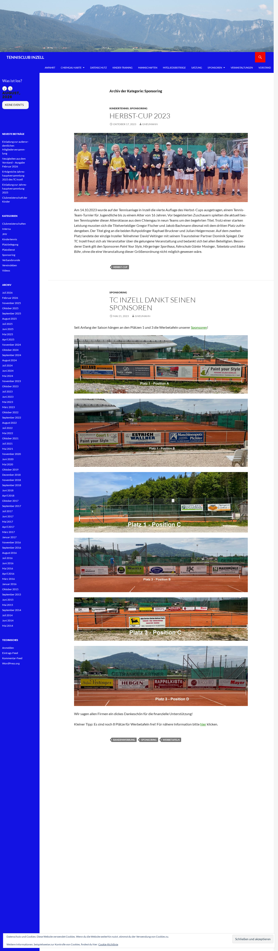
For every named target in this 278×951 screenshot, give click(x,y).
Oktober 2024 (10, 349)
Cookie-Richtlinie (108, 944)
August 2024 (9, 360)
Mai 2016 (7, 568)
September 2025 (11, 313)
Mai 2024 (7, 375)
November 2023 (11, 381)
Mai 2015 (7, 604)
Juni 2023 (7, 396)
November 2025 (11, 303)
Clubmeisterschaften (14, 223)
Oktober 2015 (10, 589)
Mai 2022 (7, 433)
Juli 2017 (7, 511)
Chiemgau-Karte (71, 67)
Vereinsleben (9, 265)
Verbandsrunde (11, 260)
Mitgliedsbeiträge (174, 67)
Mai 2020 (7, 464)
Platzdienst (8, 249)
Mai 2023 (7, 402)
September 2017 (11, 506)
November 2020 (11, 454)
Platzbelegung (10, 244)
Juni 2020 (7, 459)
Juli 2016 (7, 558)
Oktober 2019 (10, 469)
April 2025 (8, 339)
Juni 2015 (7, 599)
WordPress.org (11, 663)
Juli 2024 (7, 365)
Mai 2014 (7, 625)
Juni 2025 (7, 329)
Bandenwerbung (124, 739)
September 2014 (11, 610)
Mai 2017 (7, 521)
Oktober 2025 (10, 308)
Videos (6, 270)
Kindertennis (119, 108)
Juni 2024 (7, 370)
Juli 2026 (7, 292)
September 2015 (11, 594)
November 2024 (11, 344)
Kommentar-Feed (12, 658)
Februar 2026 (10, 297)
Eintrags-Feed (10, 653)
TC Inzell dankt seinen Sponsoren (152, 303)
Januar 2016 (9, 584)
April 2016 (8, 573)
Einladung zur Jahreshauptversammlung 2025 (14, 188)
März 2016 (8, 578)
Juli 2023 (7, 391)
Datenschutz (98, 67)
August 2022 (9, 422)
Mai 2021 (7, 448)
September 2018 (11, 485)
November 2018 (11, 480)
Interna (6, 228)
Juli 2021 (7, 443)
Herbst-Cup (120, 267)
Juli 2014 (7, 615)
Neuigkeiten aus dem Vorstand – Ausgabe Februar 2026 (14, 162)
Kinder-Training (122, 67)
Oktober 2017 (10, 500)
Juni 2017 (7, 516)
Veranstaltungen (242, 67)
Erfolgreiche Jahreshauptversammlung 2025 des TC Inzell (13, 175)
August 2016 (9, 552)
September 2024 (11, 355)
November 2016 (11, 542)
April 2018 (8, 495)
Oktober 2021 (10, 438)
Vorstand (264, 67)
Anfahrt (50, 67)
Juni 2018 (7, 490)
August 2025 (9, 318)
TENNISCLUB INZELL (25, 57)
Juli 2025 (7, 323)
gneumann (150, 124)
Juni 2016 (7, 563)
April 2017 (8, 526)
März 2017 (8, 532)
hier (203, 724)
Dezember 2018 (11, 474)
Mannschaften (147, 67)
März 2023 (8, 407)
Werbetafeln (171, 739)
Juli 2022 (7, 428)
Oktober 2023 (10, 386)
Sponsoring (138, 108)
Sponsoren (215, 67)
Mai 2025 (7, 334)
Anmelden (8, 647)
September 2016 (11, 547)
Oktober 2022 (10, 412)
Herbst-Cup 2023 (139, 115)
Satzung (196, 67)
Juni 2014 (7, 620)
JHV (4, 234)
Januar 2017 (9, 537)
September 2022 (11, 417)
